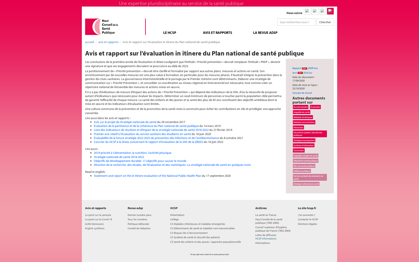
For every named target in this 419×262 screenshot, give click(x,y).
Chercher (325, 22)
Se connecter (306, 215)
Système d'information (304, 145)
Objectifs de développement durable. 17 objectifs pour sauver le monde (140, 161)
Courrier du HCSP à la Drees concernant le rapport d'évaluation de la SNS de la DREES (148, 142)
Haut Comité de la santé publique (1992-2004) (268, 221)
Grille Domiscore (94, 224)
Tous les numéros (137, 219)
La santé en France (265, 215)
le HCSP (169, 32)
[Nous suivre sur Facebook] (322, 11)
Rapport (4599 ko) (305, 68)
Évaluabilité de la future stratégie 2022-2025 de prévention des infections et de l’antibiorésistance (156, 138)
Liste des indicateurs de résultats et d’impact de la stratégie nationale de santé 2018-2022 (151, 130)
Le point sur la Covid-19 (98, 219)
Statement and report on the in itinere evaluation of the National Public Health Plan (147, 176)
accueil (89, 42)
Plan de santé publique (304, 166)
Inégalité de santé (302, 112)
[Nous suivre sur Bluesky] (315, 11)
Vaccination (299, 150)
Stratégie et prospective (304, 140)
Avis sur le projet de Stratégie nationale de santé (125, 122)
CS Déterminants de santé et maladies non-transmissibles (202, 228)
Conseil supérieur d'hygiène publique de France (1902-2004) (272, 229)
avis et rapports (217, 32)
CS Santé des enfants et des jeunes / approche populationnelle (205, 241)
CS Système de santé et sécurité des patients (195, 237)
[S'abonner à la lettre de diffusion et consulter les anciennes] (330, 11)
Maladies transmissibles (304, 122)
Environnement (301, 107)
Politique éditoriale (138, 224)
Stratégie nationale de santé (306, 183)
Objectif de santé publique (306, 160)
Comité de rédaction (139, 228)
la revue (265, 32)
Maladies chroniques (303, 117)
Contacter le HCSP (308, 219)
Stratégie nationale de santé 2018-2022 (119, 157)
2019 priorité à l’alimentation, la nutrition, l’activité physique (132, 153)
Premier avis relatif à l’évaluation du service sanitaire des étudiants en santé (142, 134)
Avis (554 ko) (302, 72)
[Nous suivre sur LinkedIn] (307, 11)
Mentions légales (307, 224)
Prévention (298, 127)
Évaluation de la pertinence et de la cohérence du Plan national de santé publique (146, 126)
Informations (262, 243)
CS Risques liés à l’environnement (189, 232)
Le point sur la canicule (98, 215)
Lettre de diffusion (265, 236)
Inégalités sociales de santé (306, 155)
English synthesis (95, 228)
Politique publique (302, 171)
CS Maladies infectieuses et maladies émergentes (197, 224)
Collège (174, 219)
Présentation (177, 215)
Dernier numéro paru (139, 215)
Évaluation (315, 107)
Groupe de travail (302, 92)
